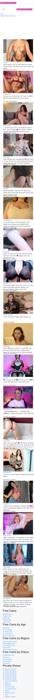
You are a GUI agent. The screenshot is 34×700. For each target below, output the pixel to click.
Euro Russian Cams (9, 645)
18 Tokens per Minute (9, 673)
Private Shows (7, 659)
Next (1, 14)
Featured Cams (7, 614)
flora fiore (6, 157)
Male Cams (6, 618)
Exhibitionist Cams (9, 655)
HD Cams (6, 657)
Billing (7, 691)
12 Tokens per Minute (9, 671)
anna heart (6, 441)
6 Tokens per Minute (9, 669)
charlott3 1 (6, 504)
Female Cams (7, 616)
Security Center (10, 687)
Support (7, 683)
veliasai (5, 189)
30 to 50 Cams (7, 634)
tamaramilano (7, 409)
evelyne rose (7, 283)
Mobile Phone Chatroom (8, 16)
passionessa (7, 125)
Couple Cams (7, 620)
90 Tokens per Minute (10, 679)
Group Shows (7, 661)
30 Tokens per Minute (10, 675)
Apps (6, 695)
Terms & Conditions (11, 681)
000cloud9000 (8, 315)
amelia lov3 (6, 94)
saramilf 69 (6, 472)
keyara (5, 62)
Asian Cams (6, 647)
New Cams (6, 663)
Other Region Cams (9, 643)
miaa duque (7, 535)
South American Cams (10, 649)
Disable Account (10, 693)
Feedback (8, 685)
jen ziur (5, 378)
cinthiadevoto (7, 220)
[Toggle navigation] (3, 9)
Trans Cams (6, 622)
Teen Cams (6, 628)
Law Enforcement (10, 689)
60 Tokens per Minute (10, 677)
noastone (6, 252)
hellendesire (7, 598)
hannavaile (6, 567)
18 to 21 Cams (7, 630)
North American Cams (10, 641)
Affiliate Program (10, 697)
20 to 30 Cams (7, 632)
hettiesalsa (6, 346)
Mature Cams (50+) (9, 636)
